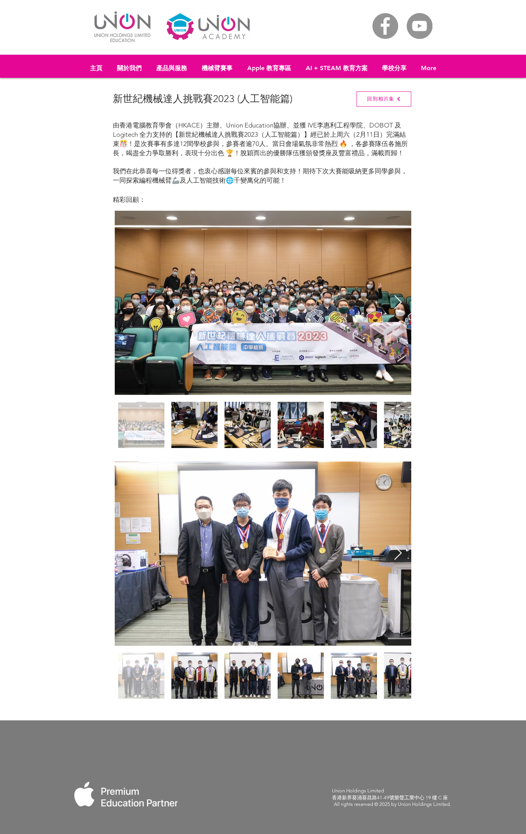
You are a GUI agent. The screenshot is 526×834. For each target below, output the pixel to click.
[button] (171, 64)
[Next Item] (398, 302)
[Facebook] (385, 26)
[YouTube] (419, 26)
